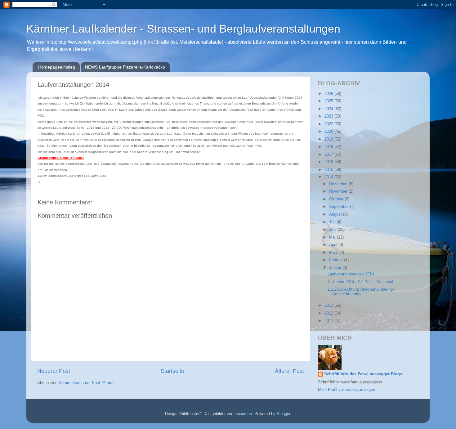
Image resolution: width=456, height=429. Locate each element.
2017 (329, 154)
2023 (329, 116)
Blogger (283, 414)
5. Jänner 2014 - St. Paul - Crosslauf (360, 282)
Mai (333, 237)
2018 (329, 147)
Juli (333, 222)
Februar (336, 260)
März (334, 252)
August (336, 214)
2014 (329, 177)
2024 (329, 109)
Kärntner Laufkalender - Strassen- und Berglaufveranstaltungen (183, 28)
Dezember (339, 184)
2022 (329, 124)
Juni (333, 229)
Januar (335, 268)
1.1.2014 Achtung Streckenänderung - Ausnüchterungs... (361, 291)
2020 (329, 131)
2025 (329, 101)
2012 (329, 313)
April (333, 245)
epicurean (243, 414)
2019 (329, 139)
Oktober (337, 199)
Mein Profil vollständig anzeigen (346, 389)
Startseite (172, 371)
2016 (329, 162)
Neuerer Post (53, 371)
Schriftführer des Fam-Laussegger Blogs (363, 374)
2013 (329, 305)
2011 (329, 321)
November (339, 191)
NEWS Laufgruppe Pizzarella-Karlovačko (125, 67)
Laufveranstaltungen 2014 (351, 274)
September (339, 206)
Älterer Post (289, 371)
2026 (329, 94)
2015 (329, 170)
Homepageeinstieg (56, 67)
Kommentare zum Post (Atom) (86, 383)
